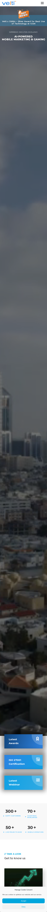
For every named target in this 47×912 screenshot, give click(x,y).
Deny (23, 907)
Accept (23, 901)
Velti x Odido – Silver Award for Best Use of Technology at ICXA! (23, 22)
